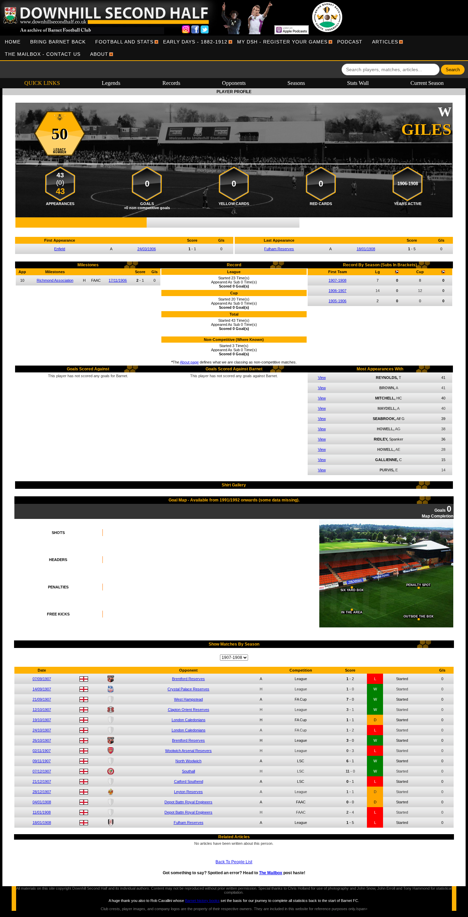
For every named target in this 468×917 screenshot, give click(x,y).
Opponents (234, 83)
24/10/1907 (42, 730)
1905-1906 (337, 301)
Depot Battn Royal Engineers (188, 802)
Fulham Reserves (279, 249)
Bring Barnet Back (58, 41)
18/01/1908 (366, 249)
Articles (385, 41)
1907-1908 (337, 280)
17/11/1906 (118, 280)
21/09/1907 (42, 699)
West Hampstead (188, 699)
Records (171, 83)
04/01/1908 (42, 802)
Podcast (349, 41)
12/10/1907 (42, 710)
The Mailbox (270, 872)
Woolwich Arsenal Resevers (188, 751)
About (99, 54)
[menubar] (234, 48)
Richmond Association (55, 280)
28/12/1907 (42, 792)
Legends (111, 83)
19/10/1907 (42, 720)
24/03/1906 (146, 249)
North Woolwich (188, 761)
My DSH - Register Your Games (282, 41)
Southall (188, 771)
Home (13, 41)
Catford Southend (188, 781)
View (322, 377)
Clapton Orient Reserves (188, 710)
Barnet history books (202, 901)
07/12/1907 (42, 771)
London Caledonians (189, 720)
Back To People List (233, 861)
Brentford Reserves (188, 679)
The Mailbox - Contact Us (43, 54)
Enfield (59, 249)
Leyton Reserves (188, 792)
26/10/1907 (42, 740)
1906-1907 (337, 291)
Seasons (296, 83)
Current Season (427, 83)
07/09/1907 (42, 679)
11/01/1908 (42, 812)
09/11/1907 (42, 761)
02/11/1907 (42, 751)
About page (189, 362)
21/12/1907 (42, 781)
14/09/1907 (42, 689)
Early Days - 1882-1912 (195, 41)
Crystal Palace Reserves (188, 689)
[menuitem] (12, 42)
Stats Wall (358, 83)
